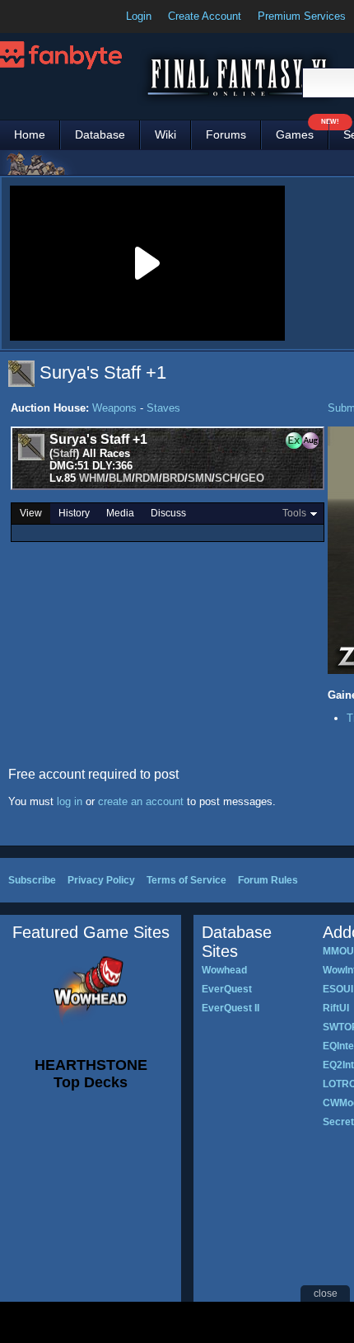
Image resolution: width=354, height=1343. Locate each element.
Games (302, 130)
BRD (173, 478)
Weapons (114, 408)
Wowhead (224, 970)
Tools (294, 513)
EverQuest (227, 989)
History (74, 513)
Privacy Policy (101, 880)
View (31, 513)
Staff (64, 453)
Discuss (168, 513)
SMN (200, 478)
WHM (92, 478)
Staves (163, 408)
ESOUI (338, 989)
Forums (226, 134)
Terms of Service (186, 880)
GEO (252, 478)
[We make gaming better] (52, 16)
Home (29, 134)
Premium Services (302, 16)
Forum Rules (268, 880)
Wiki (165, 134)
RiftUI (336, 1008)
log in (69, 801)
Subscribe (32, 880)
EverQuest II (230, 1008)
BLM (120, 478)
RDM (147, 478)
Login (138, 16)
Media (120, 513)
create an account (141, 801)
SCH (226, 478)
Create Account (204, 16)
